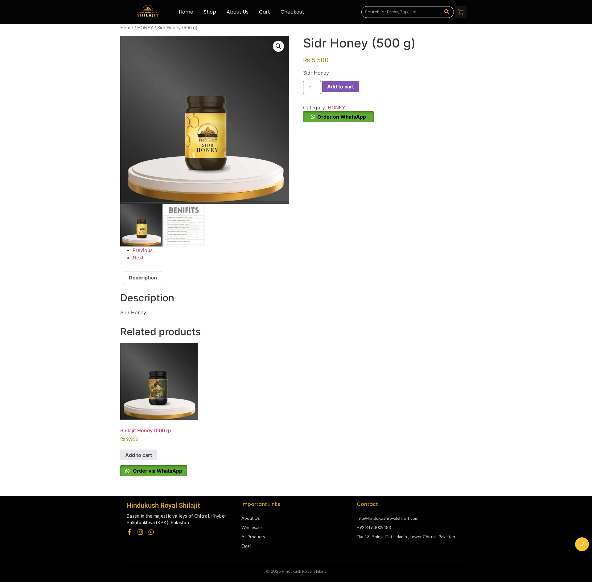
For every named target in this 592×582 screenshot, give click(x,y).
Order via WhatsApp (157, 471)
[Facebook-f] (129, 532)
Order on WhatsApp (341, 117)
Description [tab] (143, 278)
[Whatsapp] (151, 532)
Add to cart (340, 86)
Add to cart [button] (138, 455)
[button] (278, 46)
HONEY (145, 28)
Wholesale (251, 527)
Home (126, 28)
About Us (250, 518)
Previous (143, 250)
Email (246, 545)
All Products (253, 536)
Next (138, 257)
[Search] (447, 12)
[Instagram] (140, 532)
